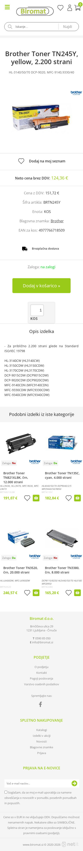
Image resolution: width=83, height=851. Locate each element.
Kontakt (41, 673)
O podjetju (41, 667)
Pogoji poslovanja (41, 678)
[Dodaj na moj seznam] (27, 498)
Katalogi (41, 730)
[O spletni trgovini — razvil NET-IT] (70, 844)
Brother (57, 221)
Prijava (69, 8)
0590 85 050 (42, 638)
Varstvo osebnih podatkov (41, 684)
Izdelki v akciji (41, 736)
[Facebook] (41, 705)
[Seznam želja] (60, 9)
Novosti (41, 741)
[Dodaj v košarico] (36, 498)
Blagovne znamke (41, 747)
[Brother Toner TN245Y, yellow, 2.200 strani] (41, 118)
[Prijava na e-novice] (74, 783)
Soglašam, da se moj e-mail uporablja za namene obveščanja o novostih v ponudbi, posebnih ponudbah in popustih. (40, 797)
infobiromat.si (42, 642)
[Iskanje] (68, 27)
